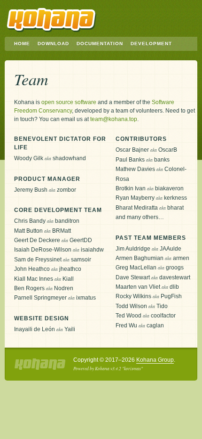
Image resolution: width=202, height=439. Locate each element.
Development (151, 43)
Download (53, 43)
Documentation (100, 43)
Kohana (52, 20)
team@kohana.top (113, 119)
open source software (68, 102)
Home (22, 43)
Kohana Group (155, 360)
